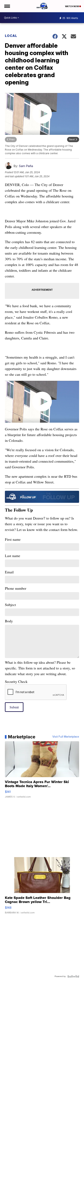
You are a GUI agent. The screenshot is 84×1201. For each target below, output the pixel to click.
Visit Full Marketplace (65, 736)
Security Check (16, 681)
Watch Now (72, 6)
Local (11, 36)
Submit (14, 707)
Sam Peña (26, 166)
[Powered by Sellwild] (73, 976)
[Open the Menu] (7, 6)
